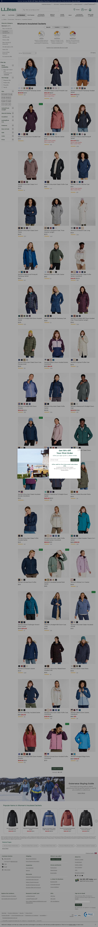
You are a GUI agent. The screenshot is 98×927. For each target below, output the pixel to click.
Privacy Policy (64, 470)
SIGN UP (74, 460)
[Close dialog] (79, 450)
